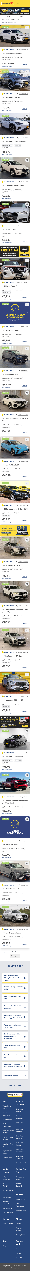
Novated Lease (21, 1210)
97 (24, 951)
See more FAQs (15, 1085)
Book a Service (7, 1224)
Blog (4, 1246)
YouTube (19, 1258)
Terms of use (15, 1268)
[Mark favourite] (27, 27)
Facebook (19, 1249)
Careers (18, 1224)
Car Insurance (7, 1157)
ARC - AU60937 (7, 1213)
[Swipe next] (27, 36)
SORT (21, 17)
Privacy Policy (20, 1235)
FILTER (7, 17)
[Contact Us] (22, 3)
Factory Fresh (7, 1120)
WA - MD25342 (7, 1208)
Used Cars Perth (21, 1163)
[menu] (27, 3)
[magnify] (18, 3)
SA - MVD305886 (8, 1190)
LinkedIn (19, 1253)
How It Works (20, 1199)
